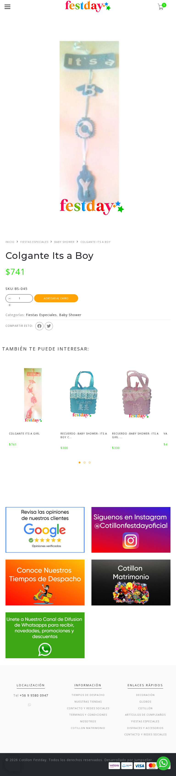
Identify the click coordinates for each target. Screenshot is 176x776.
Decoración (145, 695)
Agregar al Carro (56, 298)
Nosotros (88, 721)
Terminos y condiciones (88, 714)
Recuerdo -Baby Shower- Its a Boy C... (83, 435)
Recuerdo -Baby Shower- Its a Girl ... (135, 435)
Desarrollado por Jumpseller (128, 760)
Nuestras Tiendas (88, 701)
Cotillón (145, 708)
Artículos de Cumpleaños (145, 714)
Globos (145, 701)
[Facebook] (39, 326)
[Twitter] (49, 326)
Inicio (10, 242)
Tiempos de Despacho (88, 695)
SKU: (10, 288)
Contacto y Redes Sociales (88, 708)
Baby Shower (64, 242)
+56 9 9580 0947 (34, 695)
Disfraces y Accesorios (145, 728)
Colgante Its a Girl (24, 433)
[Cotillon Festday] (45, 529)
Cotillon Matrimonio (88, 728)
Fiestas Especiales (34, 242)
